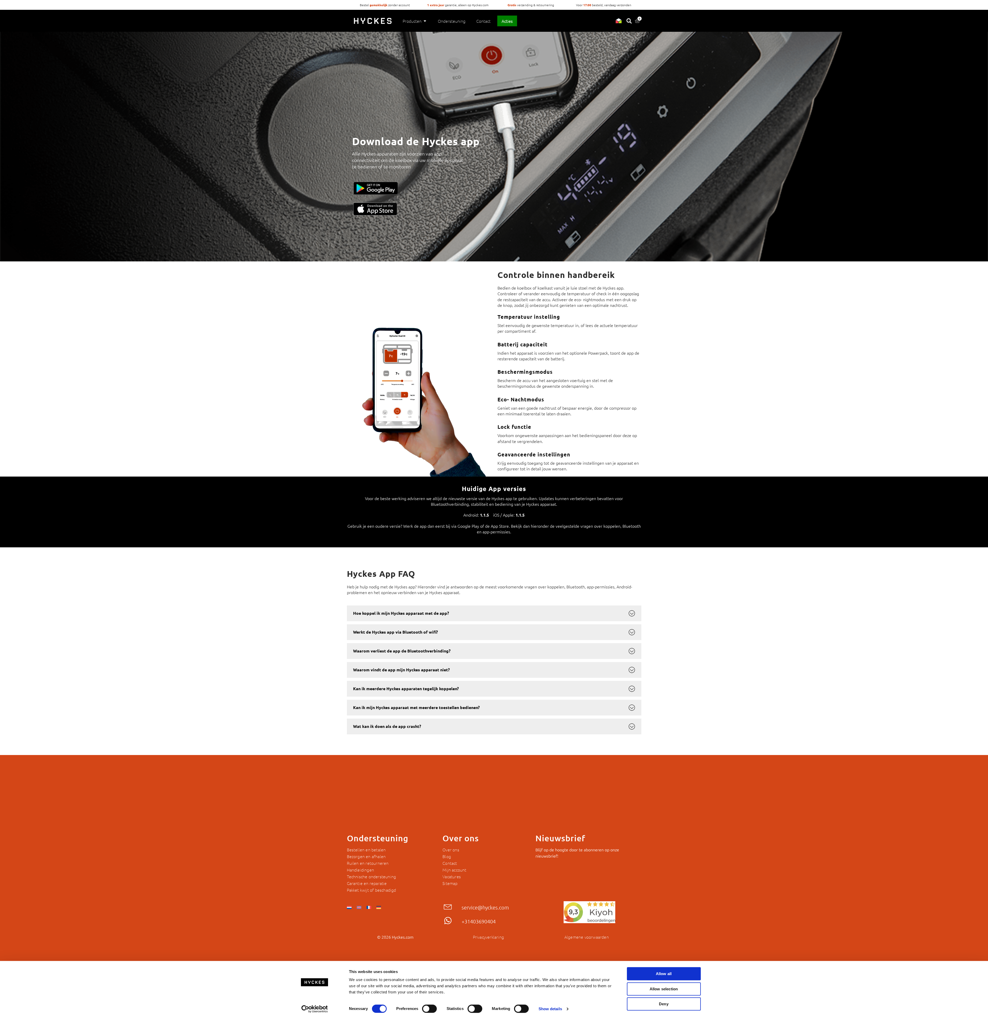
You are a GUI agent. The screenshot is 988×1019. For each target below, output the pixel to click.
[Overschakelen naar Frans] (369, 907)
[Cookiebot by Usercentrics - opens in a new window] (314, 1009)
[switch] (429, 1009)
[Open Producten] (425, 21)
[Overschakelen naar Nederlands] (349, 907)
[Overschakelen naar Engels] (359, 907)
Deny (663, 1004)
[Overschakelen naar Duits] (379, 907)
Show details (550, 1009)
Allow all (664, 973)
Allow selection (664, 989)
